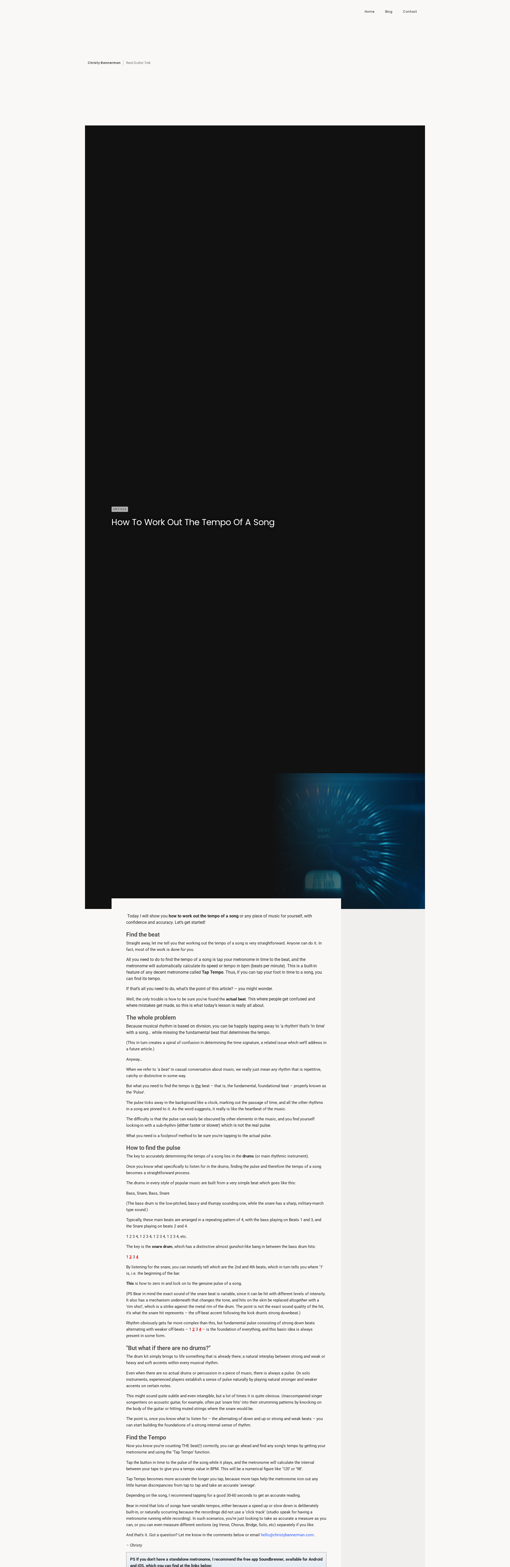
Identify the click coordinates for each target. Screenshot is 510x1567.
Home (370, 11)
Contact (410, 11)
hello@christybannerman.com (287, 1535)
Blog (388, 11)
